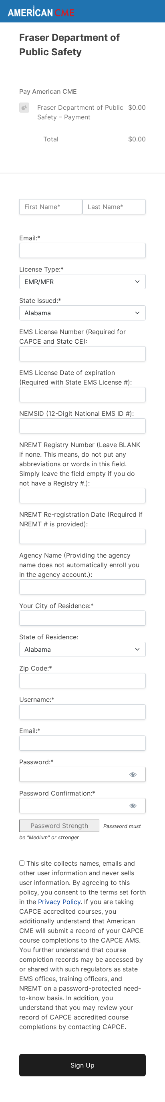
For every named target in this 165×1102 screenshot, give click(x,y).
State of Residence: (48, 637)
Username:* (36, 699)
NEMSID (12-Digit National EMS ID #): (76, 413)
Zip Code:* (35, 668)
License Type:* (41, 269)
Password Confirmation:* (57, 793)
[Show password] (133, 774)
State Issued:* (40, 300)
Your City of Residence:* (56, 606)
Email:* (29, 238)
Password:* (36, 762)
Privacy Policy (59, 902)
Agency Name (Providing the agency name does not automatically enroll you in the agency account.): (79, 564)
